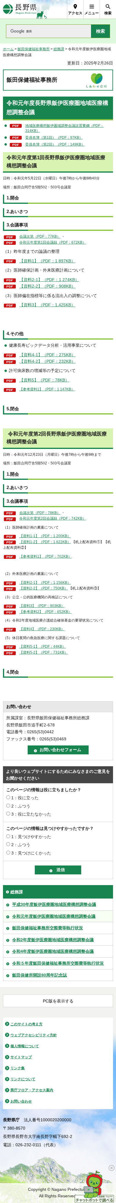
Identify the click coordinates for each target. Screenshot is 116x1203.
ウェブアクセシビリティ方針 (33, 1035)
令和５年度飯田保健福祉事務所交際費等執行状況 (58, 963)
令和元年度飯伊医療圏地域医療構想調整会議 (53, 916)
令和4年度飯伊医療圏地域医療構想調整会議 (53, 951)
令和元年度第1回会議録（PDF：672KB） (52, 242)
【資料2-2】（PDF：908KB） (47, 286)
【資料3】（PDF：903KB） (42, 606)
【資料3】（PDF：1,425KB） (47, 305)
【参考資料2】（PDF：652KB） (45, 612)
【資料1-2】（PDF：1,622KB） (45, 542)
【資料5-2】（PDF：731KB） (43, 652)
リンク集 (17, 1068)
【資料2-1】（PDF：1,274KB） (49, 280)
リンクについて (22, 1079)
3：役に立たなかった (31, 814)
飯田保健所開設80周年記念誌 (39, 975)
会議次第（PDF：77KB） (39, 236)
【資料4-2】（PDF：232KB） (47, 361)
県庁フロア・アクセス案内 (31, 1090)
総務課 (59, 49)
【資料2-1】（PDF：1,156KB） (45, 583)
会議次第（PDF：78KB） (39, 513)
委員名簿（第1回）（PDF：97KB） (54, 137)
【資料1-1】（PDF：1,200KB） (45, 536)
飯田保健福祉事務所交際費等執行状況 (47, 927)
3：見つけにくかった (31, 853)
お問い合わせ (21, 1101)
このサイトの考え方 (26, 1024)
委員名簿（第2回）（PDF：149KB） (55, 144)
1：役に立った (25, 797)
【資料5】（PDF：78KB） (44, 380)
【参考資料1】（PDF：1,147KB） (47, 389)
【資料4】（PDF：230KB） (42, 629)
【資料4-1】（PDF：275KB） (47, 355)
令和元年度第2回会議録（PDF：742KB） (52, 518)
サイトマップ (21, 1057)
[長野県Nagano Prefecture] (20, 9)
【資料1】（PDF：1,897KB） (47, 261)
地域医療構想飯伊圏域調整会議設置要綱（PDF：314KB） (64, 128)
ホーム (8, 49)
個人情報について (24, 1046)
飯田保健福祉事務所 (34, 49)
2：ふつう (20, 806)
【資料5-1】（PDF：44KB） (42, 646)
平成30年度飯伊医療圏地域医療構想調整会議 (54, 904)
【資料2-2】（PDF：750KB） (43, 588)
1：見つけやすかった (31, 836)
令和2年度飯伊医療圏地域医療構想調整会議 (53, 939)
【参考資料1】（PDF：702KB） (45, 556)
